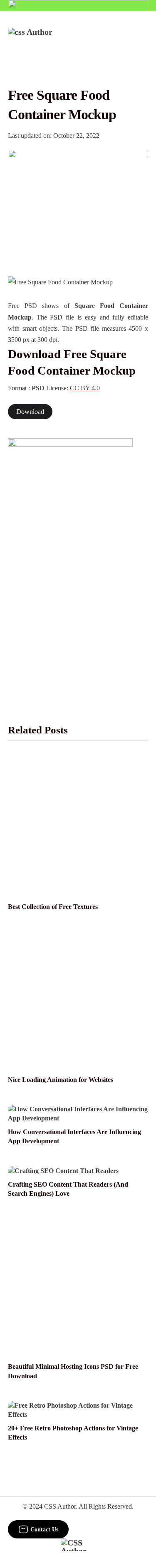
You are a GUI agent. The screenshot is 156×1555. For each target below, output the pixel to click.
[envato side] (70, 561)
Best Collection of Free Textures (53, 906)
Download (30, 411)
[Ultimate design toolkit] (78, 203)
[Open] (143, 39)
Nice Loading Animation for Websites (60, 1079)
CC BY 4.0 (85, 388)
